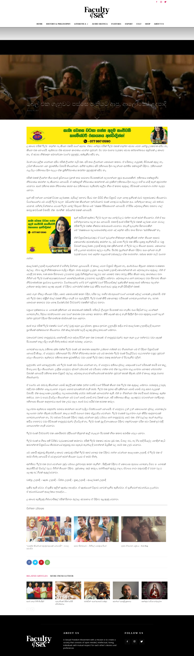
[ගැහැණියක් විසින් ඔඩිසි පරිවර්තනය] (68, 590)
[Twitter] (165, 2)
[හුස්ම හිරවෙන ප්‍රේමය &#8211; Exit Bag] (143, 529)
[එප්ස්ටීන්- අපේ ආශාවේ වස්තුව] (97, 590)
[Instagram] (161, 2)
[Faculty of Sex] (97, 12)
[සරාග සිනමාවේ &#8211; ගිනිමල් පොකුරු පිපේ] (96, 529)
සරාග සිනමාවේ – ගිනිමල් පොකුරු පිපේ (90, 546)
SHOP (147, 24)
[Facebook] (157, 2)
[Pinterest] (41, 562)
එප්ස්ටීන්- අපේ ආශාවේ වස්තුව (95, 601)
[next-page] (32, 609)
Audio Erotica (100, 24)
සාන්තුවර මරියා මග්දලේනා (152, 601)
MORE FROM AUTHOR (61, 576)
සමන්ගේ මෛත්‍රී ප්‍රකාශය (122, 601)
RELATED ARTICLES (37, 576)
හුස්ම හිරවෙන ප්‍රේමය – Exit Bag (134, 546)
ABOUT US (159, 24)
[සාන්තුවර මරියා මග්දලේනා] (154, 590)
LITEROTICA (80, 24)
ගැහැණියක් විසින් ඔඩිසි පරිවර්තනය (64, 602)
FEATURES (116, 24)
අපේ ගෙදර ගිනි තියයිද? (35, 601)
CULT (138, 24)
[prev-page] (28, 609)
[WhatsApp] (47, 562)
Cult (28, 98)
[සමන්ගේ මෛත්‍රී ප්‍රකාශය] (126, 590)
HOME (39, 24)
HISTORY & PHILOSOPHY (58, 24)
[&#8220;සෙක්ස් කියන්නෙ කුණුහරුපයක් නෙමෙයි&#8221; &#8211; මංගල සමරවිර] (49, 529)
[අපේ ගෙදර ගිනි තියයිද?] (39, 590)
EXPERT (129, 24)
